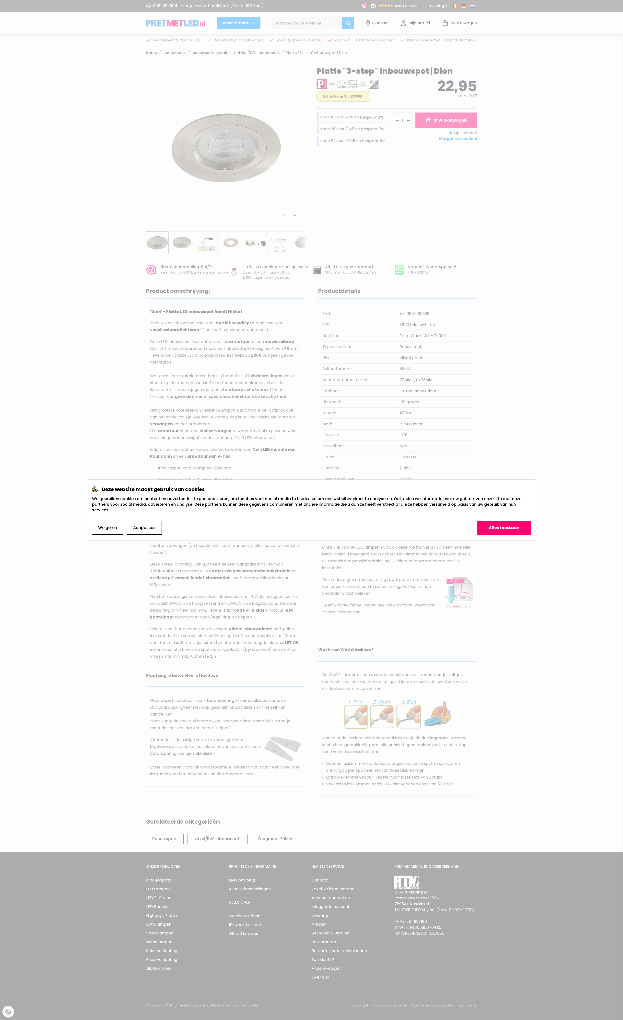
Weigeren (107, 527)
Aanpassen (144, 527)
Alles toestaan (504, 527)
